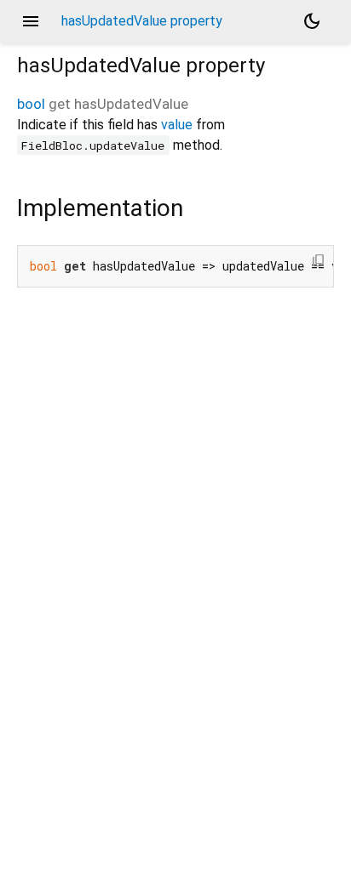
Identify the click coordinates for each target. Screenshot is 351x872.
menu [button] (30, 21)
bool (31, 103)
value (177, 125)
